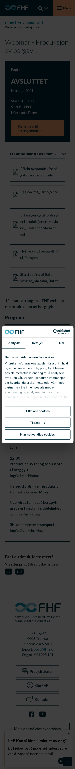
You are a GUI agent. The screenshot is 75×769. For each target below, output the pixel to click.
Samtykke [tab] (13, 343)
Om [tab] (61, 343)
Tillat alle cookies (38, 411)
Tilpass (35, 422)
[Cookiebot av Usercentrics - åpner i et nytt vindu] (53, 331)
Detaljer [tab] (37, 343)
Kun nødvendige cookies (37, 434)
